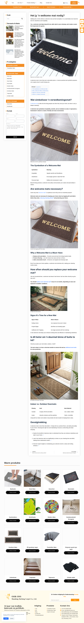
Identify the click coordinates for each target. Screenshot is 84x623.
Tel (16, 118)
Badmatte (9, 78)
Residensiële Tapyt (34, 7)
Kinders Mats (10, 86)
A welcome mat (34, 103)
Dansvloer (9, 104)
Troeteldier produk (17, 7)
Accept (6, 618)
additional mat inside (70, 347)
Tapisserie (52, 577)
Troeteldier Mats (11, 68)
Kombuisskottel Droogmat (13, 88)
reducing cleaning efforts (46, 198)
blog (41, 2)
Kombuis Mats (10, 91)
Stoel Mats (9, 81)
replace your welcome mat (44, 281)
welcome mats (42, 192)
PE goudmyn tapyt (32, 547)
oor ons (20, 2)
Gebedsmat (13, 577)
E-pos (7, 118)
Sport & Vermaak (51, 7)
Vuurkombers (13, 517)
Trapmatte (9, 93)
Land (17, 113)
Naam (7, 113)
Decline (11, 618)
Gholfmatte (9, 106)
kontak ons (49, 2)
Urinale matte (10, 96)
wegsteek (38, 86)
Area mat (9, 76)
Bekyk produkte (13, 492)
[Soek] (22, 18)
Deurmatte (9, 83)
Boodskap (8, 123)
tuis (13, 2)
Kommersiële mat (67, 7)
